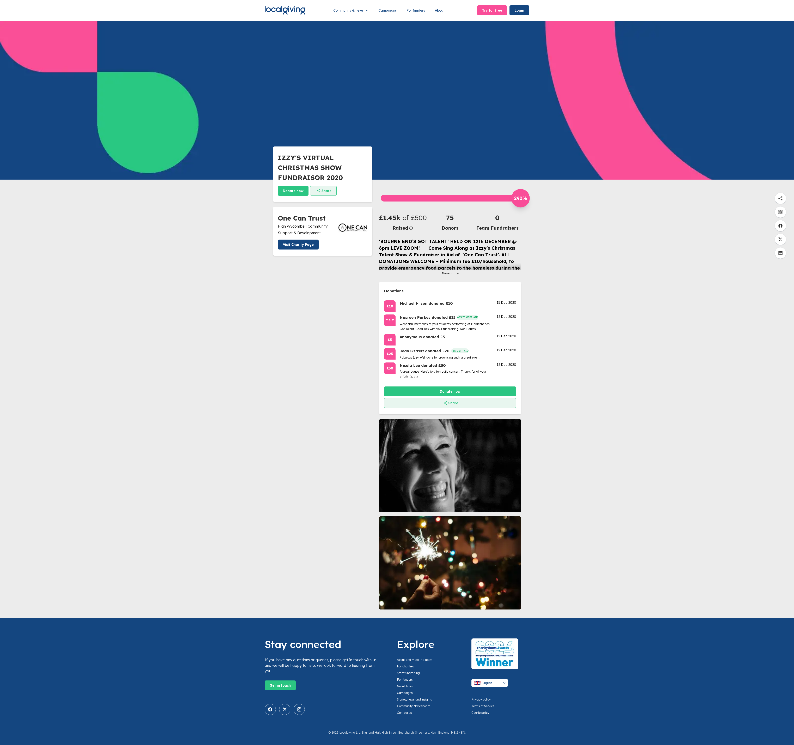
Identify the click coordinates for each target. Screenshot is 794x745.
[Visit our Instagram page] (299, 709)
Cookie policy (480, 713)
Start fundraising (408, 673)
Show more (450, 273)
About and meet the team (414, 660)
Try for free (492, 10)
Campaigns (387, 10)
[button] (402, 222)
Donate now (293, 191)
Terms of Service (482, 706)
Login (519, 10)
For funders (416, 10)
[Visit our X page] (284, 709)
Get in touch (280, 685)
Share (326, 191)
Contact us (404, 713)
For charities (405, 666)
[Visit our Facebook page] (270, 709)
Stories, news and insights (414, 699)
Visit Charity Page (298, 244)
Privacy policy (481, 699)
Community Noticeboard (413, 706)
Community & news (348, 10)
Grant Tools (405, 686)
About (440, 10)
